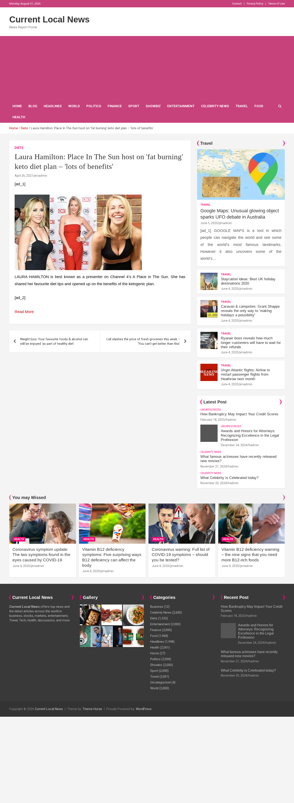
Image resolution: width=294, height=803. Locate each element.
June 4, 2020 (229, 288)
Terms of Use (276, 3)
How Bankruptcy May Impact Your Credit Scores (239, 414)
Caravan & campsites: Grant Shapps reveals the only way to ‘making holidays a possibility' (250, 310)
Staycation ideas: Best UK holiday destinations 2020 (248, 281)
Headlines (53, 106)
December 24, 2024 (234, 445)
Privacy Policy (255, 3)
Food (258, 106)
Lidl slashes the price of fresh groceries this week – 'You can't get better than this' (143, 341)
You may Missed (29, 497)
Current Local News (49, 19)
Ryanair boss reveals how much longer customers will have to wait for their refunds (251, 342)
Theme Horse (92, 709)
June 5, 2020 (209, 223)
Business (156, 607)
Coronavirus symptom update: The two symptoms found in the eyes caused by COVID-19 (41, 554)
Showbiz (153, 106)
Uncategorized (210, 409)
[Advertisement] (147, 68)
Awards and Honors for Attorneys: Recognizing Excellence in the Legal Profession (250, 435)
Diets (19, 148)
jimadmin (40, 175)
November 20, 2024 (213, 483)
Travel (241, 106)
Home (17, 106)
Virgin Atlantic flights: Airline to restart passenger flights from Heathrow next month (245, 374)
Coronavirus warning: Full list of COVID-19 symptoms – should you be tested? (180, 554)
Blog (32, 106)
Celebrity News (215, 106)
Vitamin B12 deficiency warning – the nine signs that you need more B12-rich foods (250, 554)
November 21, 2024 (213, 466)
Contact (237, 3)
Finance (115, 106)
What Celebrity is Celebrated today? (229, 478)
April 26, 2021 (24, 175)
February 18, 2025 (212, 419)
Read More (24, 312)
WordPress (144, 709)
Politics (93, 106)
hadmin (231, 419)
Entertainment (181, 106)
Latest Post (215, 402)
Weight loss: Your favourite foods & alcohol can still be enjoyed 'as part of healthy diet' (54, 341)
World (74, 106)
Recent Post (236, 597)
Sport (133, 106)
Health (18, 117)
